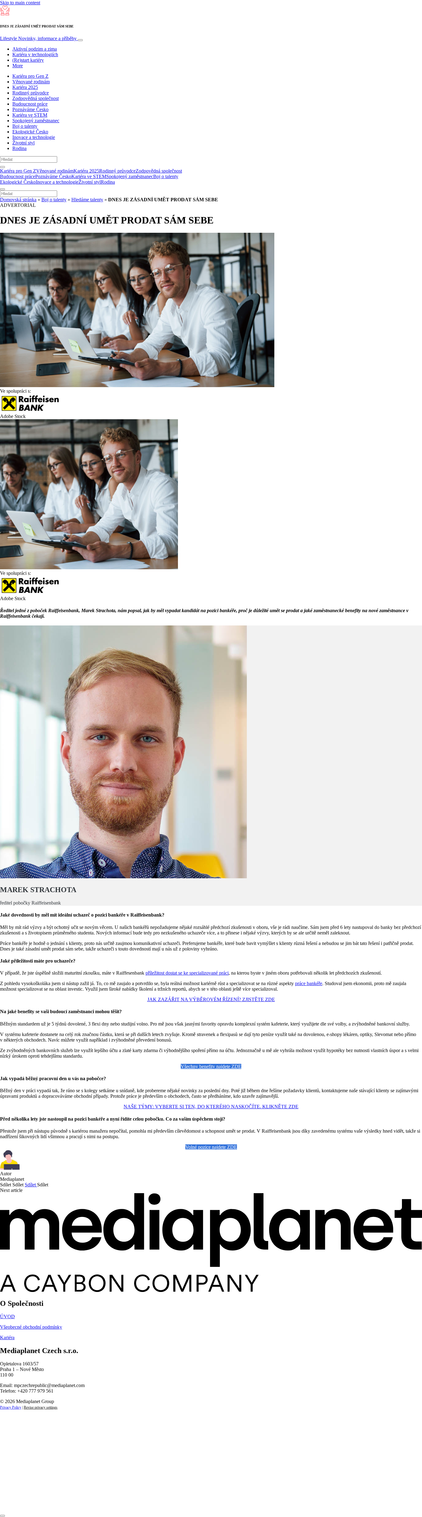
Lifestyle (38, 38)
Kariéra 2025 (25, 87)
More (17, 65)
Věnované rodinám (31, 81)
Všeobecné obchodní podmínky (31, 1327)
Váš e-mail (19, 1479)
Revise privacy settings (40, 1407)
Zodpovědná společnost (35, 98)
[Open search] (2, 167)
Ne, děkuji (126, 1501)
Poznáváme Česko (30, 109)
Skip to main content (20, 2)
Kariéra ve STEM (29, 115)
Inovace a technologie (33, 137)
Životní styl (23, 142)
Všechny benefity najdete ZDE (211, 1066)
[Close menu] (2, 189)
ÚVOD (7, 1316)
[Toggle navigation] (80, 40)
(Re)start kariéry (28, 60)
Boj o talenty (24, 126)
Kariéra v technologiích (35, 54)
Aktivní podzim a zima (34, 49)
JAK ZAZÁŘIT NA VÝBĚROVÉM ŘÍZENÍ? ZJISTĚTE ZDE (211, 999)
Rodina (19, 148)
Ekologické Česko (30, 131)
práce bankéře (308, 983)
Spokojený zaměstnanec (35, 120)
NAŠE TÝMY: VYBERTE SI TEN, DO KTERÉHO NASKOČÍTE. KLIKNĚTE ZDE (211, 1106)
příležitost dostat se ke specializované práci (187, 973)
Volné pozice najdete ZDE (211, 1147)
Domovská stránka (18, 199)
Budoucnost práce (30, 104)
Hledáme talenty (87, 199)
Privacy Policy (10, 1407)
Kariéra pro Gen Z (30, 76)
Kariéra (7, 1337)
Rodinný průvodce (30, 92)
